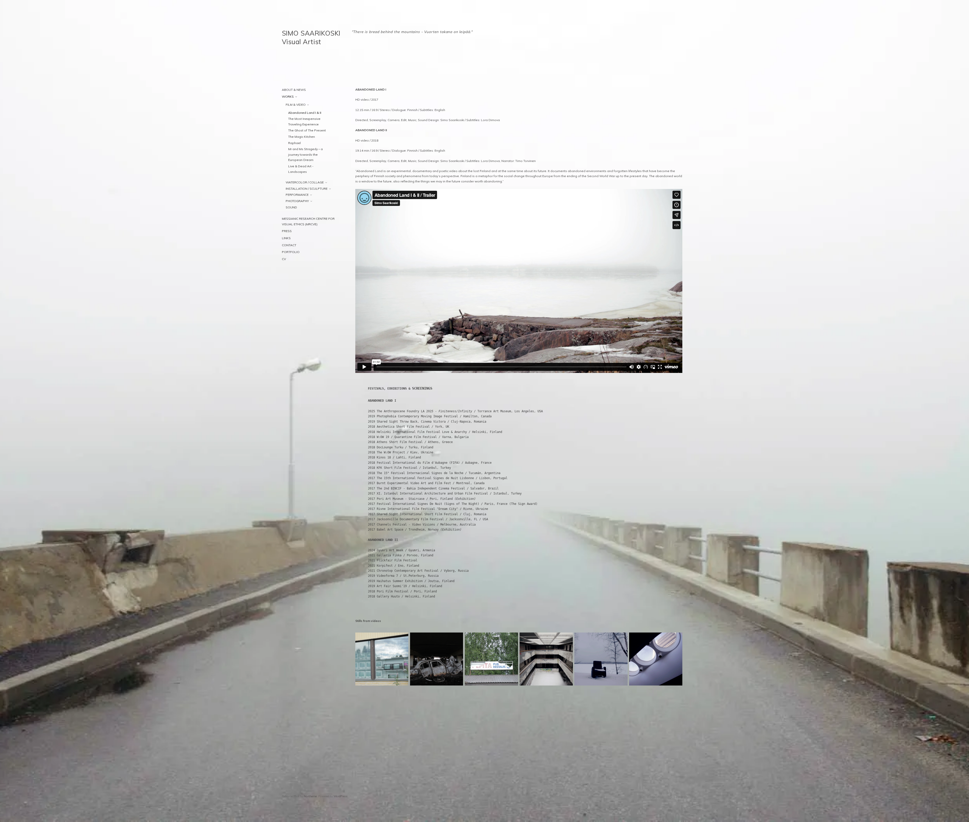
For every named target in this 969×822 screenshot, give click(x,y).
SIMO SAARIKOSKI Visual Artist (311, 37)
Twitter (681, 796)
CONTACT (289, 245)
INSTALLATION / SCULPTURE (307, 188)
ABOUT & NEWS (294, 90)
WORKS (288, 96)
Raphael (294, 143)
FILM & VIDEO (296, 104)
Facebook (656, 796)
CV (284, 259)
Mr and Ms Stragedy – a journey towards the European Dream (305, 154)
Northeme (310, 796)
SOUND (291, 207)
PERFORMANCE (297, 195)
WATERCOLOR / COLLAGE (305, 182)
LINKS (286, 238)
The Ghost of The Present (307, 130)
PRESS (287, 231)
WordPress (340, 796)
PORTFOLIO (291, 252)
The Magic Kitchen (301, 137)
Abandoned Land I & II (304, 113)
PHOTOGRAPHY (297, 201)
